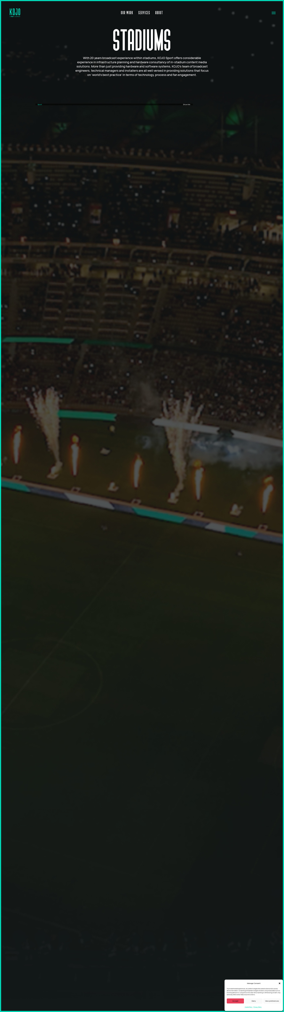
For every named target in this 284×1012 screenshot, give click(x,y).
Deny (254, 1001)
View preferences (272, 1001)
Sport (40, 104)
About (159, 12)
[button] (279, 983)
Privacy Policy (257, 1007)
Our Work (127, 12)
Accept (235, 1001)
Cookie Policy (248, 1007)
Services (144, 12)
